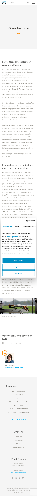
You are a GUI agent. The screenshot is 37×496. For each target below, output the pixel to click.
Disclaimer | (10, 488)
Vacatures (18, 440)
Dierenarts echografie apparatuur (18, 403)
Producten (11, 386)
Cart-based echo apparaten (18, 409)
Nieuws (18, 443)
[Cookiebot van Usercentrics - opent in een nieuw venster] (26, 221)
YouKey (18, 398)
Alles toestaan (18, 260)
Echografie (18, 394)
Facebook (12, 478)
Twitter (20, 478)
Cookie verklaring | (12, 490)
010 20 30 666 (10, 365)
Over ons (18, 436)
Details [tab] (17, 226)
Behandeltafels (18, 391)
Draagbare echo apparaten (18, 412)
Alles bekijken (18, 419)
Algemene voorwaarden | (22, 488)
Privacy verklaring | (24, 490)
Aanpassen (17, 267)
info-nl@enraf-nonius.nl (14, 367)
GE (18, 416)
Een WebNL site (18, 492)
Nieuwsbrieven (18, 447)
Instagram (23, 478)
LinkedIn (16, 478)
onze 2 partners (13, 236)
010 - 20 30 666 (18, 470)
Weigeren (18, 273)
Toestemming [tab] (7, 226)
